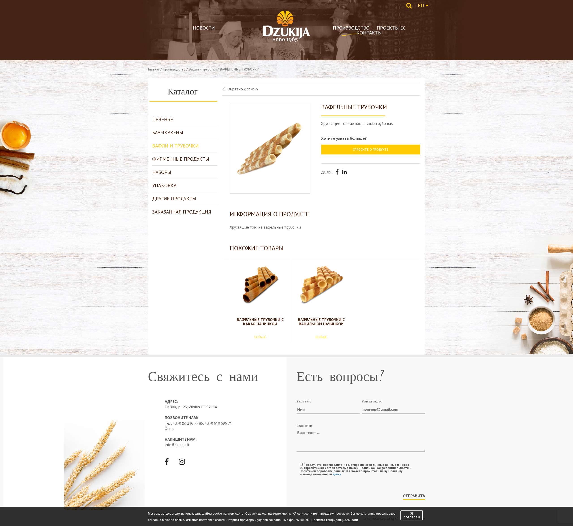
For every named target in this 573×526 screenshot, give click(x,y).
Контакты (369, 33)
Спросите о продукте (370, 150)
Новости (204, 28)
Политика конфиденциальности (334, 519)
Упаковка (164, 185)
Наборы (161, 172)
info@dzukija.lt (177, 444)
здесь (337, 474)
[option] (270, 148)
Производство (351, 28)
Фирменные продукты (180, 159)
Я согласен (412, 515)
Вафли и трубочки (203, 69)
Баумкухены (167, 132)
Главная (154, 69)
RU (421, 5)
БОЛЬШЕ (260, 337)
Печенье (162, 119)
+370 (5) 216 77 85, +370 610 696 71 (202, 423)
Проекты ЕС (391, 28)
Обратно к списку (242, 89)
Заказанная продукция (181, 212)
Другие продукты (174, 198)
